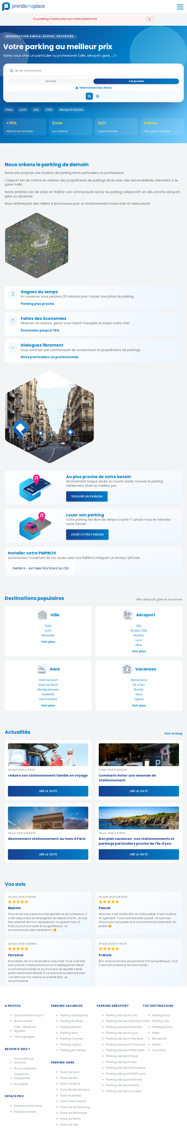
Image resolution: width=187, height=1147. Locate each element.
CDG (49, 110)
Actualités (21, 1084)
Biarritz (138, 689)
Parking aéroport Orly (121, 1015)
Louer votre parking (87, 534)
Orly (36, 110)
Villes (155, 1033)
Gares (156, 1044)
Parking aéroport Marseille (121, 1050)
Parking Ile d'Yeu (71, 1021)
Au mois (51, 81)
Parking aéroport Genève (121, 1038)
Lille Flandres (48, 699)
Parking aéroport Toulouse (121, 1044)
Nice (139, 645)
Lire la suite (48, 791)
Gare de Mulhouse (73, 1113)
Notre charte (23, 1021)
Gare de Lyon (48, 680)
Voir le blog (173, 733)
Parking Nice (69, 1033)
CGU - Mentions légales (25, 1029)
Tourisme (159, 1050)
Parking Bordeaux (73, 1050)
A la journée (136, 81)
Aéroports (159, 1038)
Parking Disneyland (74, 1015)
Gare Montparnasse (75, 1089)
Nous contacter (25, 1068)
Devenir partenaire (28, 1106)
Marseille (48, 635)
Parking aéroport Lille (121, 1062)
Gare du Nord (48, 685)
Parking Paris (161, 1015)
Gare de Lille (69, 1125)
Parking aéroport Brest (121, 1085)
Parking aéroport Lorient (121, 1091)
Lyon (23, 110)
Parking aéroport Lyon (121, 1033)
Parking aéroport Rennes (121, 1079)
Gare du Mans (70, 1119)
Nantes (139, 635)
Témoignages (24, 1037)
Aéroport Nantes (71, 110)
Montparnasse (48, 689)
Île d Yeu (139, 685)
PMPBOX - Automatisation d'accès (41, 568)
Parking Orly (160, 1021)
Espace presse (25, 1112)
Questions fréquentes (22, 1076)
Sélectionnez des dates (95, 87)
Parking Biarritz (70, 1027)
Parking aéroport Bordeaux (121, 1068)
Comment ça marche (24, 1061)
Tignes (139, 699)
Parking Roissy (162, 1027)
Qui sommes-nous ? (28, 1015)
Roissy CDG (139, 630)
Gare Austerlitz (70, 1095)
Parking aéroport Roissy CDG (121, 1021)
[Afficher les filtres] (97, 96)
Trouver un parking (87, 496)
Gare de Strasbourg (75, 1107)
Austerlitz (48, 694)
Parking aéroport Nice (121, 1056)
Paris (9, 110)
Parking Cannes (71, 1038)
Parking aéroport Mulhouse (121, 1074)
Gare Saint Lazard (73, 1101)
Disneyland (139, 680)
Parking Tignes (70, 1044)
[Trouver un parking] (89, 96)
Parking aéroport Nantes (121, 1027)
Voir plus (48, 642)
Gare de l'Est (69, 1078)
